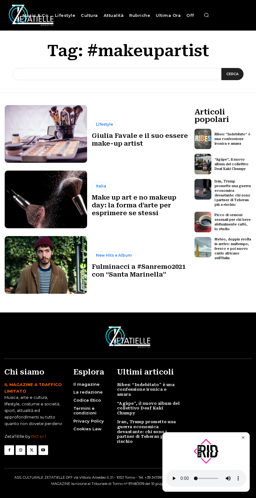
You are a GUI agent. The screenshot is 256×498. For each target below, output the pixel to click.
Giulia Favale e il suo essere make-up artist (140, 139)
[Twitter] (32, 450)
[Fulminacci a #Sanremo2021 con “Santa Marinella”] (46, 265)
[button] (206, 15)
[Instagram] (20, 450)
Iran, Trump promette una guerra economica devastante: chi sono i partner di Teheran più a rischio (146, 431)
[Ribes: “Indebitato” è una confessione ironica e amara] (203, 139)
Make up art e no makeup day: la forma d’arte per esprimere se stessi (134, 205)
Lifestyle (104, 124)
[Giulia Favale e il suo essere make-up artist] (46, 134)
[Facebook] (9, 450)
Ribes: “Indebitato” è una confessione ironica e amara (232, 139)
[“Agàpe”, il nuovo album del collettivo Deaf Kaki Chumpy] (203, 164)
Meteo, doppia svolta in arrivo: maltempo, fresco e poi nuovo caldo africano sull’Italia (232, 249)
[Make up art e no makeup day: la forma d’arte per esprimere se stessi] (46, 199)
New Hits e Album (114, 255)
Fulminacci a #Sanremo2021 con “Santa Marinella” (138, 270)
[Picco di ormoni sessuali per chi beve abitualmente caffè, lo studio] (203, 222)
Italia (101, 186)
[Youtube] (43, 450)
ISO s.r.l (38, 436)
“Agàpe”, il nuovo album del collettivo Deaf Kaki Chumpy (231, 164)
